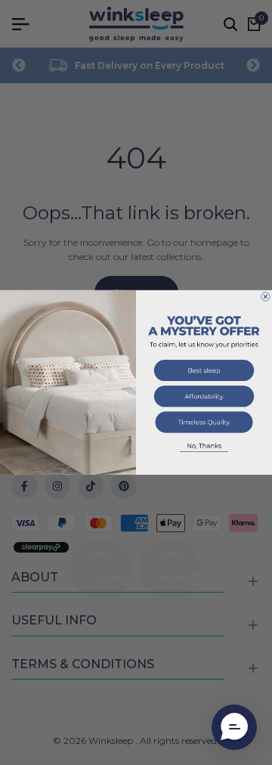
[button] (204, 373)
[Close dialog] (265, 297)
